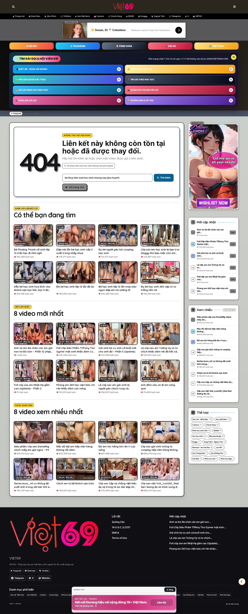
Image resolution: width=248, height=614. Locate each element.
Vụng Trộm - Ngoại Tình (214, 442)
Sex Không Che (218, 453)
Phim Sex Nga (227, 459)
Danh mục (31, 571)
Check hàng (116, 16)
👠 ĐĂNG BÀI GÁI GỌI (25, 100)
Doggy (144, 16)
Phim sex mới (210, 459)
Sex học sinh (198, 436)
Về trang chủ (76, 187)
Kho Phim (51, 16)
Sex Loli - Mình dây (202, 419)
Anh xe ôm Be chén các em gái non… (190, 521)
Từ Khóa (67, 16)
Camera (100, 16)
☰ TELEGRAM (77, 46)
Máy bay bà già (216, 436)
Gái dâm (196, 459)
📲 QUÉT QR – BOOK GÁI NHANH (31, 69)
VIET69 (199, 16)
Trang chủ (19, 16)
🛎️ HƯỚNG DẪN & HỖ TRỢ (140, 100)
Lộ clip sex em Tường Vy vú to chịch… (190, 537)
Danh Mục (35, 16)
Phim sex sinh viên (201, 431)
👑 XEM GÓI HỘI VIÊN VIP (139, 69)
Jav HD (219, 447)
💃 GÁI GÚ (170, 46)
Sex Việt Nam (83, 16)
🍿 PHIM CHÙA (124, 46)
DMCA (115, 532)
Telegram (176, 16)
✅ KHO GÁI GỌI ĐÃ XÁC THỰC (30, 79)
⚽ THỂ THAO (216, 46)
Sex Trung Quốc (199, 453)
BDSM (131, 16)
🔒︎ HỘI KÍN (31, 46)
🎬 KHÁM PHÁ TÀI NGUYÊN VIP (142, 90)
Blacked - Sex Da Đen (202, 447)
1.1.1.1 (183, 59)
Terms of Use (119, 537)
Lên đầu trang (233, 604)
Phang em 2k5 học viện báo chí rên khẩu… (193, 548)
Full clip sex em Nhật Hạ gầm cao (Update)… (194, 543)
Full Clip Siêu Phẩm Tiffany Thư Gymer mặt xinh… (197, 527)
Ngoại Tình (159, 16)
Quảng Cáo (118, 521)
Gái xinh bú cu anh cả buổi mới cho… (190, 532)
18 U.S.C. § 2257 (121, 527)
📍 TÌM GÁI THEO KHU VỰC (140, 79)
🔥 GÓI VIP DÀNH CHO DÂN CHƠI (31, 90)
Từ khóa (45, 571)
